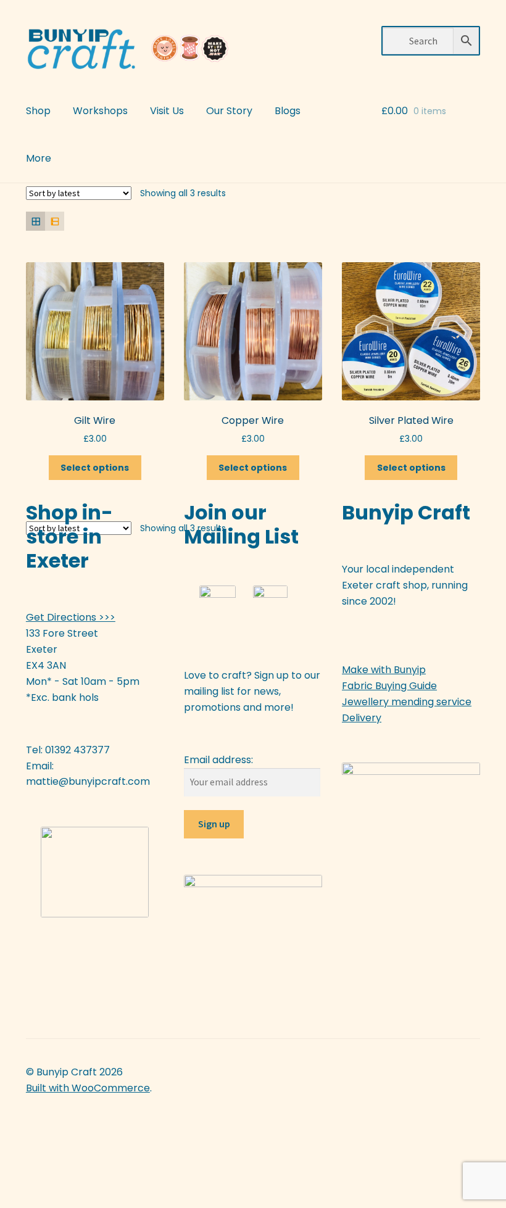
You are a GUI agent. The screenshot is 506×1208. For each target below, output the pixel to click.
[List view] (54, 221)
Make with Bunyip (384, 670)
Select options (94, 467)
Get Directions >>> (70, 617)
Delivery (361, 718)
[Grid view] (35, 221)
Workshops (100, 111)
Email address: (218, 760)
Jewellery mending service (406, 702)
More (38, 158)
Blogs (288, 111)
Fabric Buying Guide (389, 686)
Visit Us (167, 111)
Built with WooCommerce (88, 1088)
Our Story (229, 111)
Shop (38, 111)
